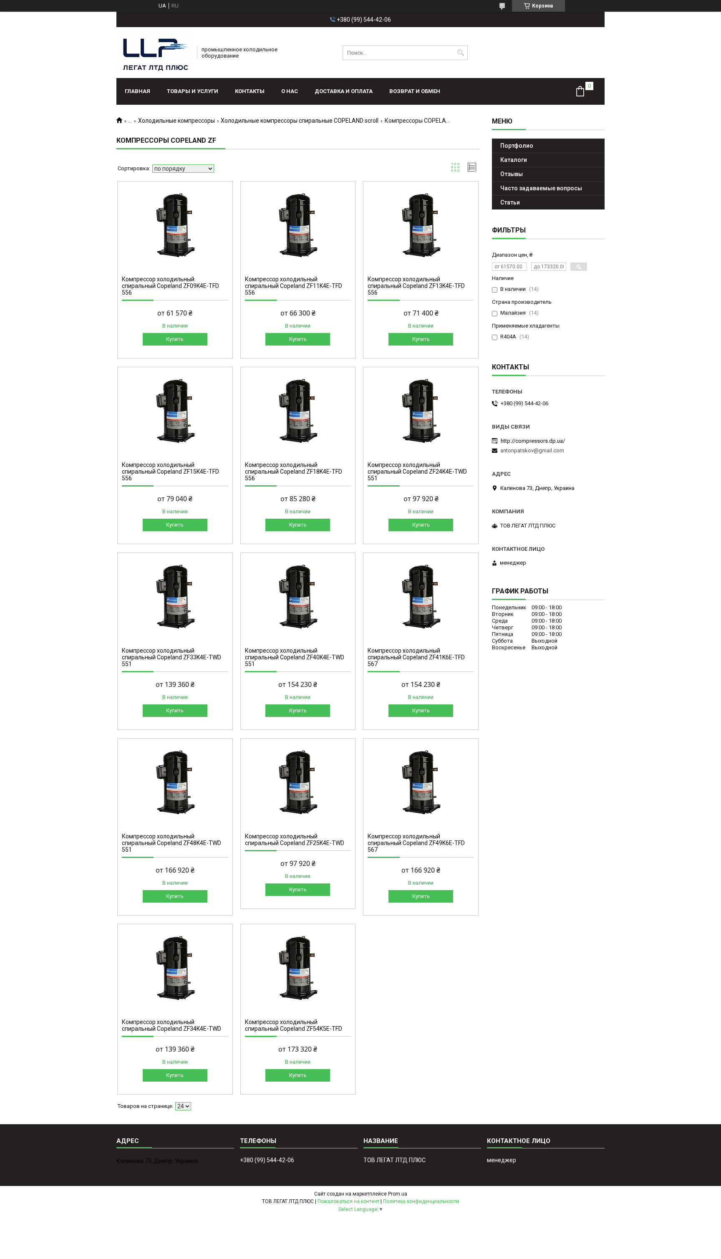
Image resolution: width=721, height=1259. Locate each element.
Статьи (510, 202)
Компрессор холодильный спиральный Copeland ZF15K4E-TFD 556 (170, 472)
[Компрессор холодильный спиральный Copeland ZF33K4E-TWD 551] (175, 599)
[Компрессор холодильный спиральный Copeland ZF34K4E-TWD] (175, 970)
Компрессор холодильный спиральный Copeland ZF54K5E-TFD (293, 1025)
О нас (289, 91)
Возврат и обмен (414, 91)
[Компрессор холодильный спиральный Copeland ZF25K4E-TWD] (298, 784)
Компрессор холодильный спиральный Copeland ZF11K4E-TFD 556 (293, 286)
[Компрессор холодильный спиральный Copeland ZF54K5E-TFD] (298, 970)
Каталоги (513, 159)
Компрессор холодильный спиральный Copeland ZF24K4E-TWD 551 (417, 472)
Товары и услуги (192, 91)
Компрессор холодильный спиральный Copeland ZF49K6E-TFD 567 (416, 843)
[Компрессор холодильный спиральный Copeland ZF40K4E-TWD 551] (298, 599)
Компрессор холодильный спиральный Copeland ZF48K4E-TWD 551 (171, 843)
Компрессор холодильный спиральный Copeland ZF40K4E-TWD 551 (294, 657)
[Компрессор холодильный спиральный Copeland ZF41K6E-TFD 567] (421, 599)
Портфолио (516, 145)
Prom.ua (397, 1194)
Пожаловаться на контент (348, 1201)
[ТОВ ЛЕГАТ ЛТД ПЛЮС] (154, 52)
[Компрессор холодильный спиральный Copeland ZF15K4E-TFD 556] (175, 413)
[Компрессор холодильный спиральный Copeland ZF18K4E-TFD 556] (298, 413)
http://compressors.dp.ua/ (533, 441)
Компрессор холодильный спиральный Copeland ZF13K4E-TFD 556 (416, 286)
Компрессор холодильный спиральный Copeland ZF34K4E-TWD (171, 1025)
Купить (175, 339)
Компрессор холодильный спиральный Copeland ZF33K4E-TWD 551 (171, 657)
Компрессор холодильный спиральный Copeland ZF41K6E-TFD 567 (416, 657)
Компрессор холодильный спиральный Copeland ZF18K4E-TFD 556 (293, 472)
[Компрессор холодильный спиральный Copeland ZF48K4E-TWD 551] (175, 784)
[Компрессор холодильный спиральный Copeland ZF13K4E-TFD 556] (421, 227)
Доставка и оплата (344, 91)
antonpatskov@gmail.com (532, 450)
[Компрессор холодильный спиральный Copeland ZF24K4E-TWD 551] (421, 413)
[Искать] (460, 52)
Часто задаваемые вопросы (541, 188)
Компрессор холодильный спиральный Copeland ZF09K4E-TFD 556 (170, 286)
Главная (137, 91)
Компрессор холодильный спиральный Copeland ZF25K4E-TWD (294, 839)
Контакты (250, 91)
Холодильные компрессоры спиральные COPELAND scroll (299, 120)
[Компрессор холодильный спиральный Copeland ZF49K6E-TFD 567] (421, 784)
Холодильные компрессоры (176, 120)
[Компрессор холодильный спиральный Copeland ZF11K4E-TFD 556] (298, 227)
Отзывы (511, 174)
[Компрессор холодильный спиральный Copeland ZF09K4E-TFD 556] (175, 227)
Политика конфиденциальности (421, 1201)
